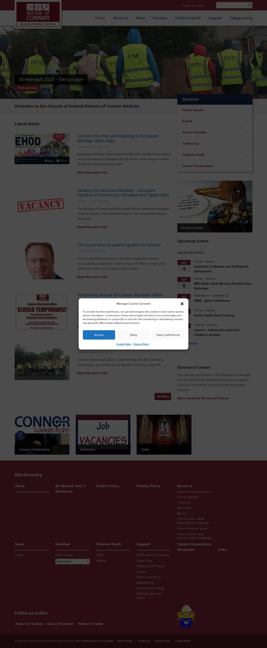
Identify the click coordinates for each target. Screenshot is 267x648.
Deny (133, 335)
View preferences (168, 335)
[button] (182, 304)
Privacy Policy (141, 344)
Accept (99, 335)
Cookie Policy (123, 344)
